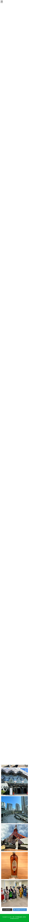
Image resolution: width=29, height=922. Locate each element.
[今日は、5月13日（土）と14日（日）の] (14, 893)
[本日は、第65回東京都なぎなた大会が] (14, 781)
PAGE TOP (26, 892)
